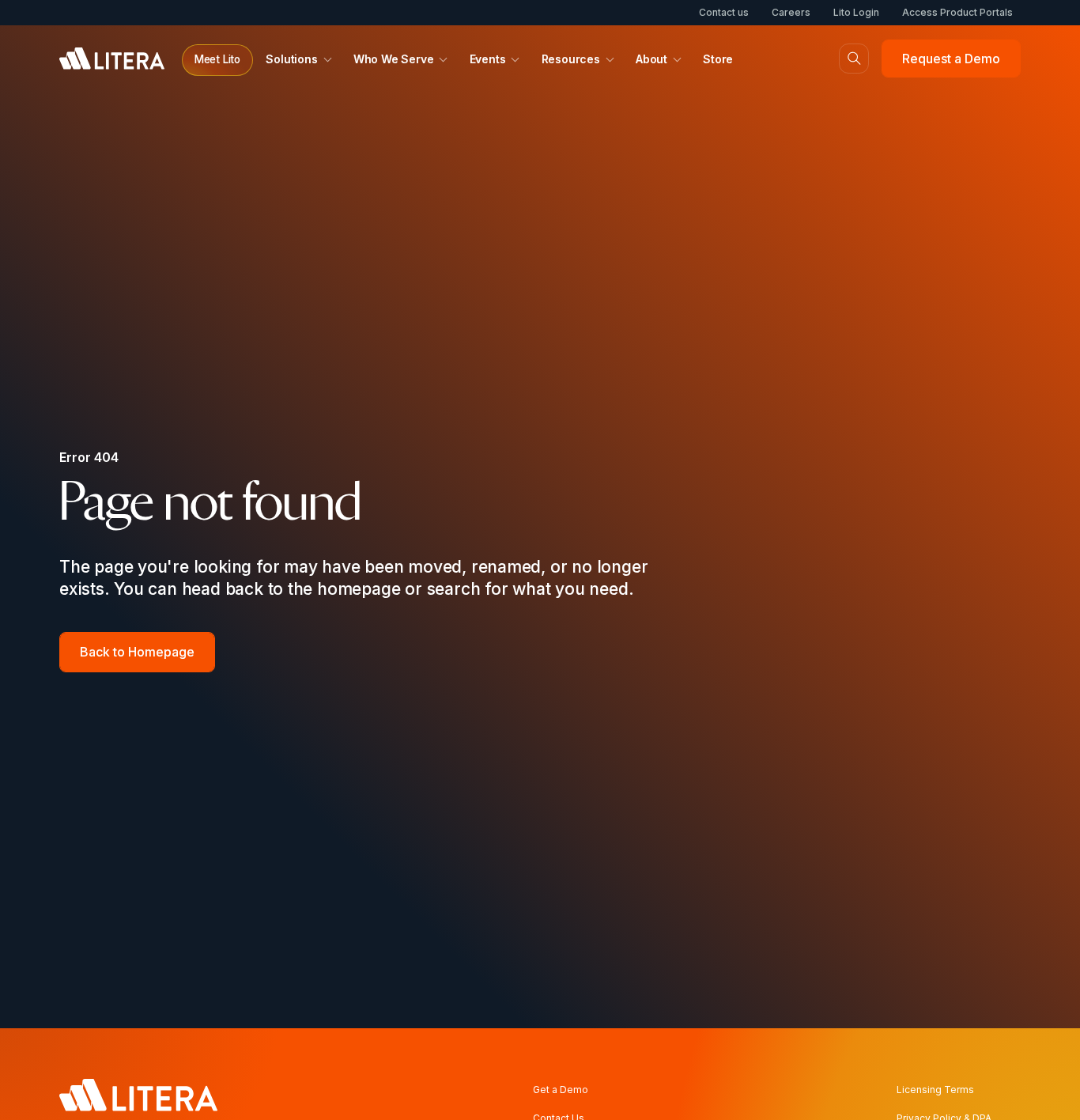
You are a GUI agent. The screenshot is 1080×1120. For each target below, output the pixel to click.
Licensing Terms (935, 1089)
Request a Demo (951, 58)
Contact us (724, 12)
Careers (791, 12)
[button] (217, 60)
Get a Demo (560, 1089)
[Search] (854, 59)
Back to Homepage (137, 652)
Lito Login (856, 12)
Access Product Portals (957, 12)
